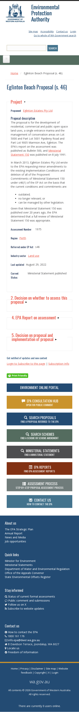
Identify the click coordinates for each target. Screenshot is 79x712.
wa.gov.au (40, 681)
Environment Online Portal (39, 387)
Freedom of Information (23, 652)
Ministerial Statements (19, 565)
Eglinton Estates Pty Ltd (38, 110)
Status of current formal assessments (31, 596)
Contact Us (39, 502)
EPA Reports (39, 469)
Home (14, 73)
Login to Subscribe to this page (26, 363)
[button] (18, 102)
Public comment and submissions (29, 600)
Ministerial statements (42, 452)
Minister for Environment (20, 561)
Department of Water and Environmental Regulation (37, 569)
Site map (33, 31)
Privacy (24, 668)
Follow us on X (17, 604)
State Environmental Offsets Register (28, 577)
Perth (22, 238)
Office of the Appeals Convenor (24, 573)
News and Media (15, 537)
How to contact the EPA (23, 632)
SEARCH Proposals (39, 419)
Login (73, 31)
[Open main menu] (6, 59)
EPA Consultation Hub (42, 402)
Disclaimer (37, 668)
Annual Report (14, 533)
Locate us (13, 648)
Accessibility (47, 31)
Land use (33, 255)
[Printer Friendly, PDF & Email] (17, 375)
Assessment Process (39, 485)
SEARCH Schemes (40, 436)
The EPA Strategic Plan (19, 529)
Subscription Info (58, 363)
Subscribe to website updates (26, 608)
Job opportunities (15, 541)
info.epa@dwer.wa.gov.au (24, 640)
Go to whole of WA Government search (55, 35)
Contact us (62, 31)
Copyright (40, 672)
